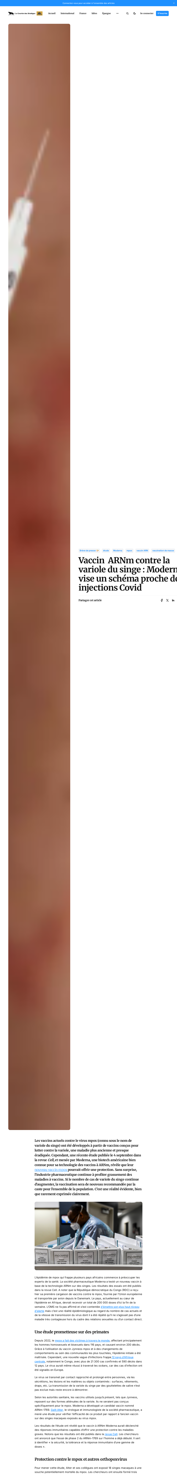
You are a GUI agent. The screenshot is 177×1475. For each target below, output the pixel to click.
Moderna (117, 550)
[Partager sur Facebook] (162, 600)
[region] (117, 13)
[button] (127, 13)
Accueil (51, 13)
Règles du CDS (117, 24)
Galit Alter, (57, 1409)
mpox (129, 550)
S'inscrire (162, 13)
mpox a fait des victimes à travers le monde (82, 1340)
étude (106, 550)
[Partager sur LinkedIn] (173, 600)
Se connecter (146, 13)
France (82, 13)
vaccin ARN (142, 550)
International (67, 13)
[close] (174, 3)
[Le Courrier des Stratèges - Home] (25, 13)
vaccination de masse (163, 550)
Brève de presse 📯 (89, 550)
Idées (94, 13)
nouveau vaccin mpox (51, 1170)
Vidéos (114, 19)
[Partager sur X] (167, 600)
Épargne (106, 13)
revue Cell (111, 1434)
